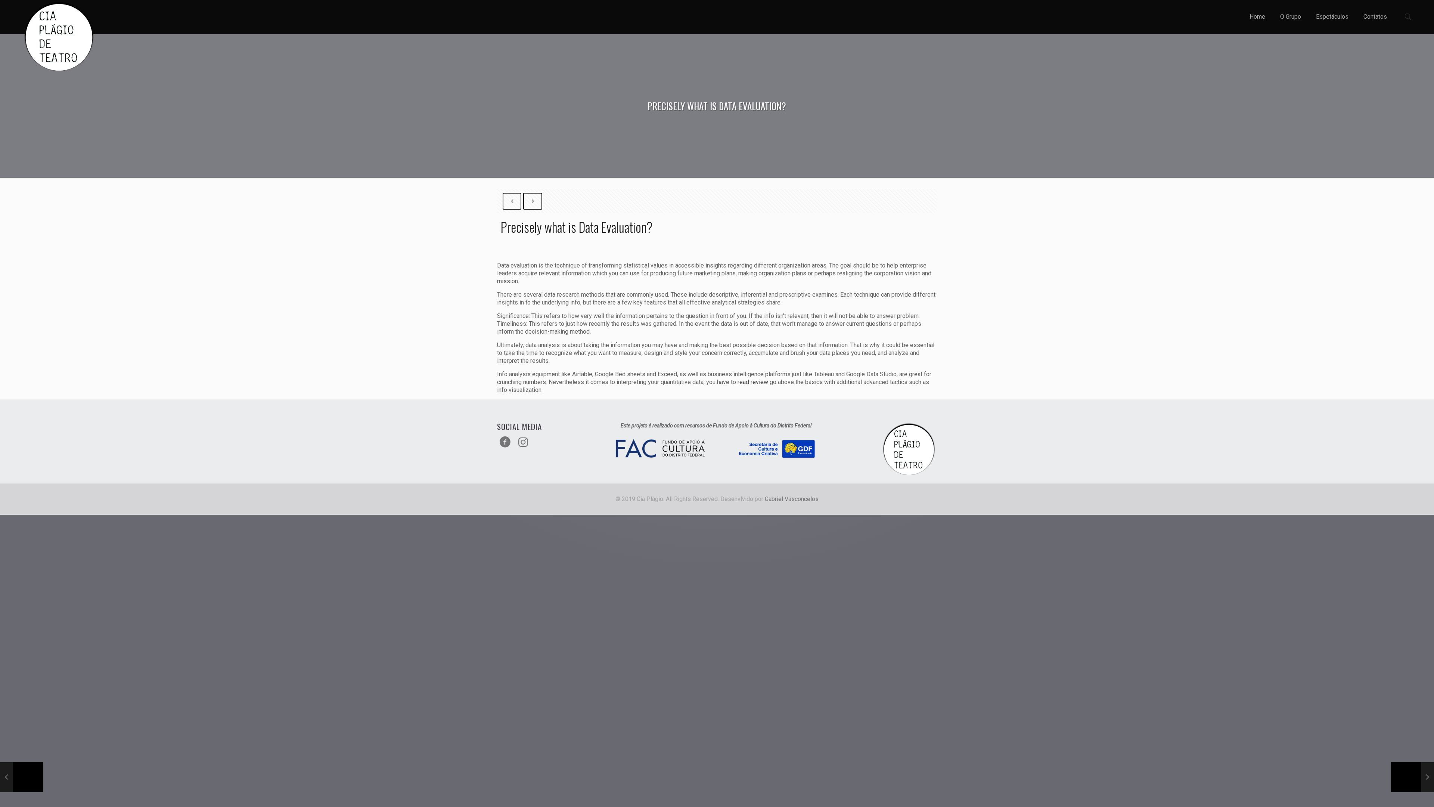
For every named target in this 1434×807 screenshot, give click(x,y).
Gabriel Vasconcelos (792, 499)
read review (753, 382)
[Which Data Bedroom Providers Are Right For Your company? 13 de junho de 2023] (1412, 777)
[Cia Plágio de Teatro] (59, 37)
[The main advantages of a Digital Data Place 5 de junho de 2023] (21, 777)
